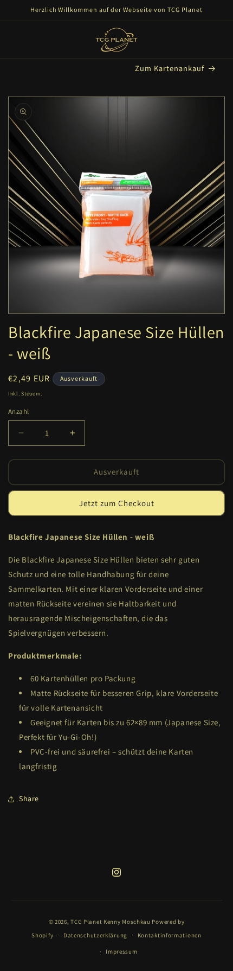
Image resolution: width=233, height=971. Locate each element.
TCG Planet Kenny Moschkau (110, 921)
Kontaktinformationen (170, 935)
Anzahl (18, 411)
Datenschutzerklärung (95, 935)
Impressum (121, 951)
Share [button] (29, 798)
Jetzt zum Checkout (116, 503)
